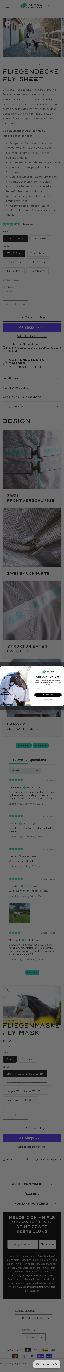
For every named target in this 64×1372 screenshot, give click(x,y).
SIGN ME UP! (48, 695)
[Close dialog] (2, 668)
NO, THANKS (48, 700)
